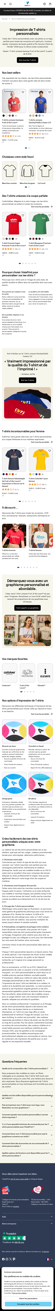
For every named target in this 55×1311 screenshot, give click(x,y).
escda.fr (16, 1206)
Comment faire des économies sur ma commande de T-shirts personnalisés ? (25, 1144)
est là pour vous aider (20, 1179)
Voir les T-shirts (27, 380)
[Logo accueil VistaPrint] (28, 4)
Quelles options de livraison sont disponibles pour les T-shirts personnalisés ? (26, 1154)
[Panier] (50, 4)
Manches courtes (9, 183)
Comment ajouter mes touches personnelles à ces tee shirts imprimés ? (25, 1115)
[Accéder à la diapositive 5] (32, 263)
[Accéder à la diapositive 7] (36, 567)
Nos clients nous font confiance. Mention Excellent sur (25, 1251)
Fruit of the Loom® (24, 686)
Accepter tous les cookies (28, 1304)
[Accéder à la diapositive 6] (35, 263)
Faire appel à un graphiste (27, 608)
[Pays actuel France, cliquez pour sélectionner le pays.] (49, 1259)
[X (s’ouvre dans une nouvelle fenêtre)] (10, 1259)
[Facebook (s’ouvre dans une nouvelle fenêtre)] (3, 1259)
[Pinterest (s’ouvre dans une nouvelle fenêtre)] (14, 1259)
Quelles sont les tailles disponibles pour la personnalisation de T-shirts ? (27, 1096)
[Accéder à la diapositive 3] (29, 187)
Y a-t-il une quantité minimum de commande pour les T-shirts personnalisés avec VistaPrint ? (25, 1125)
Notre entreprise (9, 1224)
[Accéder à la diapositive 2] (29, 148)
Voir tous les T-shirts (27, 60)
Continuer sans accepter (13, 1272)
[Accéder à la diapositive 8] (33, 691)
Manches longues (27, 183)
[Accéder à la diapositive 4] (29, 263)
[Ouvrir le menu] (5, 4)
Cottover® (6, 685)
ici (35, 13)
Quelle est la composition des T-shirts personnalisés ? (25, 1068)
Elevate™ (41, 685)
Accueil (4, 19)
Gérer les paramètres (28, 1298)
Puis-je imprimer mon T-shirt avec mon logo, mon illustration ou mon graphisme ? (23, 1106)
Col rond (41, 183)
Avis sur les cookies (19, 1293)
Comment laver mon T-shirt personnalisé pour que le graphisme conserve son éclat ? (24, 1135)
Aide (4, 1217)
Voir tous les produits (40, 206)
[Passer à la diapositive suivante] (51, 100)
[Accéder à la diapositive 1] (26, 148)
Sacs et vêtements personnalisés (23, 19)
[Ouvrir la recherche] (10, 4)
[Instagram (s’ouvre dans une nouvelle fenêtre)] (7, 1259)
